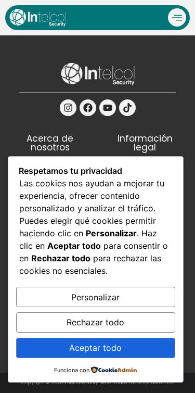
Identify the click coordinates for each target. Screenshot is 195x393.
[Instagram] (68, 107)
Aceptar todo (95, 348)
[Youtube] (107, 107)
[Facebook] (88, 107)
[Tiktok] (127, 107)
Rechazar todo (95, 322)
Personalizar (95, 297)
